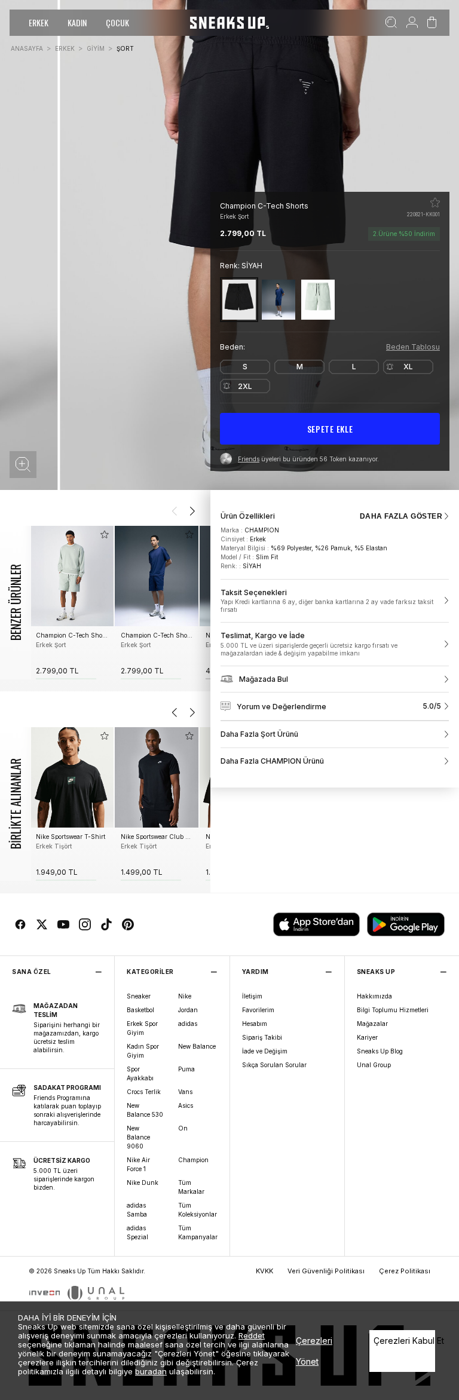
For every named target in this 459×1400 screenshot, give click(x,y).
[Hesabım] (412, 23)
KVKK (264, 1271)
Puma (186, 1069)
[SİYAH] (239, 299)
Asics (185, 1105)
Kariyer (367, 1037)
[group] (72, 602)
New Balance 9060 (138, 1137)
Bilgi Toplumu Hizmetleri (393, 1009)
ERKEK (38, 22)
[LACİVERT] (278, 299)
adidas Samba (137, 1210)
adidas (187, 1023)
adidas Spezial (137, 1232)
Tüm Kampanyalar (198, 1232)
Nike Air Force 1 (138, 1164)
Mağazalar (372, 1023)
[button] (23, 464)
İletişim (252, 996)
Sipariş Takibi (262, 1037)
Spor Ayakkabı (140, 1073)
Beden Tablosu (413, 346)
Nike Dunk (142, 1182)
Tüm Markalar (191, 1187)
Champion (193, 1159)
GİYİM (96, 48)
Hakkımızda (374, 996)
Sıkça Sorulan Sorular (274, 1064)
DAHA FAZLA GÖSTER (401, 516)
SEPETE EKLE (330, 428)
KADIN (77, 22)
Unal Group (374, 1064)
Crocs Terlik (144, 1091)
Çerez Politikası (404, 1271)
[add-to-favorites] (105, 534)
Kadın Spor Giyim (143, 1051)
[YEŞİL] (318, 299)
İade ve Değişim (264, 1051)
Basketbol (140, 1009)
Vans (185, 1091)
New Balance (197, 1046)
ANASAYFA (27, 48)
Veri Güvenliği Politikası (326, 1271)
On (183, 1128)
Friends (248, 458)
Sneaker (139, 996)
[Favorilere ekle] (435, 202)
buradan (151, 1371)
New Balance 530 (145, 1110)
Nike (184, 996)
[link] (335, 601)
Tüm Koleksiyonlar (197, 1210)
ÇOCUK (117, 22)
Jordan (188, 1009)
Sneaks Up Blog (380, 1051)
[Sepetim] (432, 23)
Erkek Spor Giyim (142, 1028)
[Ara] (391, 23)
